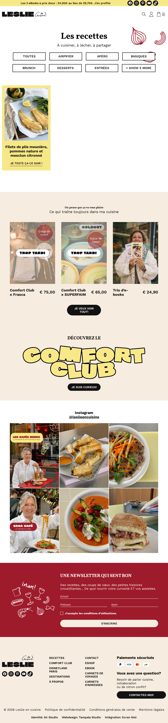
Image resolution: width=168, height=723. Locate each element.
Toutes (29, 56)
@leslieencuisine (84, 417)
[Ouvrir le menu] (163, 14)
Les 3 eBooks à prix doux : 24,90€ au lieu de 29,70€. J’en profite (65, 3)
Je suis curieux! (84, 387)
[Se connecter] (151, 14)
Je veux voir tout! (84, 310)
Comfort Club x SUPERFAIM (73, 292)
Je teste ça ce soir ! (26, 163)
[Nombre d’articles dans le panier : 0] (158, 14)
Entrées (102, 68)
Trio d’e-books (120, 292)
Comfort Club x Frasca (22, 292)
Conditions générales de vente (112, 710)
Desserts (65, 68)
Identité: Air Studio (44, 717)
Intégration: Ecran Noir (121, 717)
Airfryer (65, 56)
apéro (102, 56)
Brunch (29, 68)
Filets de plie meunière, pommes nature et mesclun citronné (26, 151)
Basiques (139, 56)
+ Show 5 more (138, 68)
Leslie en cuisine (28, 710)
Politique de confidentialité (65, 710)
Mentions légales (151, 710)
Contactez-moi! (141, 695)
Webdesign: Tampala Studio (81, 717)
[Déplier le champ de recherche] (144, 14)
